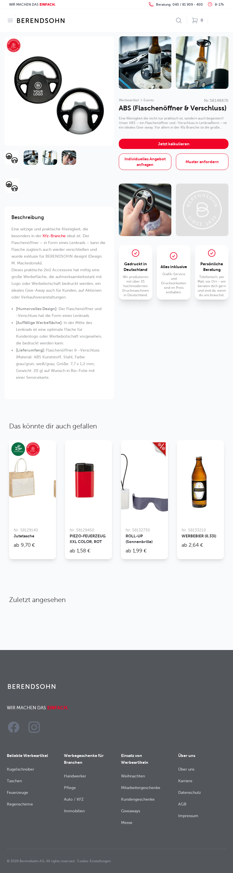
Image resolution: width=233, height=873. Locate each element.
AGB (182, 804)
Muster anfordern (202, 161)
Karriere (185, 781)
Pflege (70, 788)
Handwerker (75, 776)
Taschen (14, 781)
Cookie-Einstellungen (94, 861)
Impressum (188, 816)
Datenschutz (189, 792)
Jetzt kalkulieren (174, 144)
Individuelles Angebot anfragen (145, 162)
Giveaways (130, 811)
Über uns (186, 769)
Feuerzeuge (17, 792)
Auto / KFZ (74, 799)
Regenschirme (20, 804)
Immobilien (74, 811)
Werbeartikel (129, 100)
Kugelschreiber (20, 769)
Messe (126, 823)
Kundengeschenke (138, 799)
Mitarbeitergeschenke (140, 788)
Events (148, 100)
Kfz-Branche (54, 236)
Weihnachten (133, 776)
